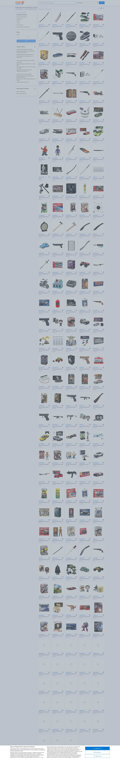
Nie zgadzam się (97, 756)
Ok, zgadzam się (97, 748)
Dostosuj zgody (96, 752)
